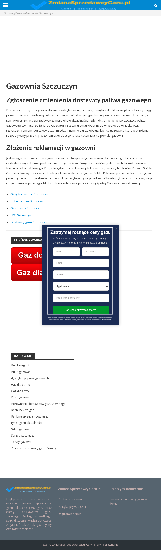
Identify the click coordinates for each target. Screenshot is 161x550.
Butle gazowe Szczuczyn (27, 201)
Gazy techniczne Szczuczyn (29, 194)
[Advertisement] (80, 49)
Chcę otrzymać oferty (83, 309)
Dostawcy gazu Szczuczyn (28, 222)
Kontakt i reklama (70, 499)
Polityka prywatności (72, 507)
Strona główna (13, 13)
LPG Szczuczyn (20, 215)
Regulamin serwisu (70, 514)
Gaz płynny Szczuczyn (25, 208)
